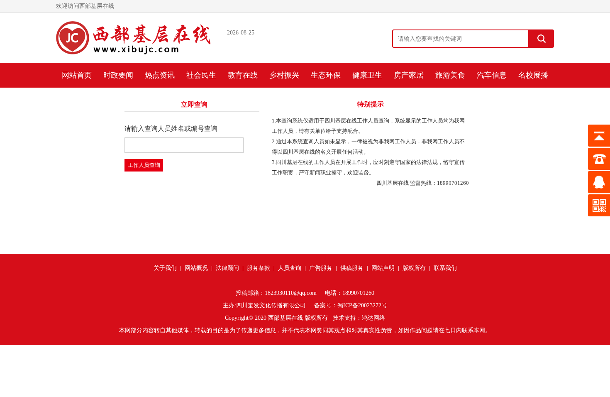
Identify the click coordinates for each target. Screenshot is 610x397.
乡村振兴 (284, 75)
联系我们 (445, 268)
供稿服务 (352, 268)
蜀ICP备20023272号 (362, 305)
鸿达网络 (373, 318)
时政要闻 (118, 75)
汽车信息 (492, 75)
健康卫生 (367, 75)
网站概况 (196, 268)
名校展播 (533, 75)
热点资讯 (160, 75)
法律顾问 (227, 268)
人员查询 (289, 268)
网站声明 (383, 268)
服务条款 (258, 268)
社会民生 (201, 75)
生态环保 (326, 75)
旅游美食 (450, 75)
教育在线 (243, 75)
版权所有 (414, 268)
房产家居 (409, 75)
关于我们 (165, 268)
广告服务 (320, 268)
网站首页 (77, 75)
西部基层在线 (285, 318)
